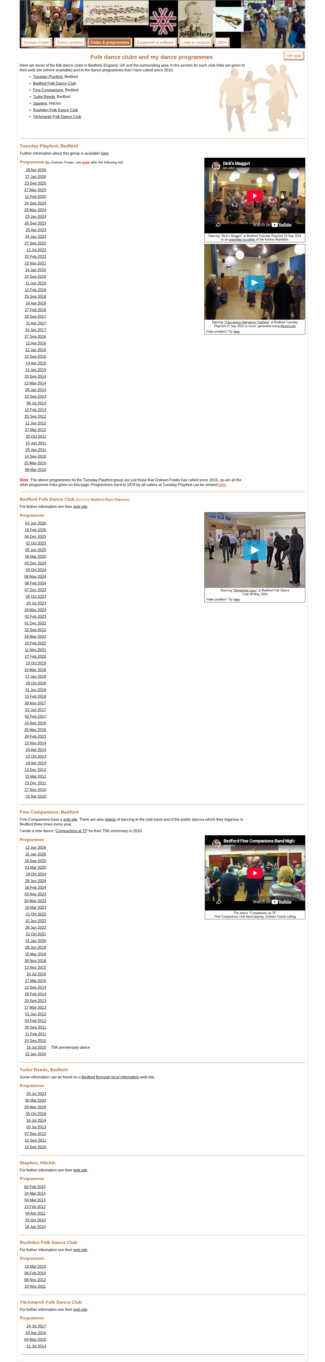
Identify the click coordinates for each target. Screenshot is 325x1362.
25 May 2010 (35, 463)
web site (80, 507)
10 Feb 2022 (35, 643)
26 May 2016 (35, 730)
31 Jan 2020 (35, 941)
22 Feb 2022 (35, 257)
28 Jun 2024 (35, 881)
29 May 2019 (35, 1107)
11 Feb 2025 (35, 197)
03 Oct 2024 (36, 570)
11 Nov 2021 (35, 650)
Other (222, 42)
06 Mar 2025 (35, 557)
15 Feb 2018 (35, 696)
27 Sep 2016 (35, 336)
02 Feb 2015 (35, 1187)
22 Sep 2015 (35, 356)
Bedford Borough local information (110, 1077)
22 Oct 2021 (36, 934)
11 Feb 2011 (35, 1034)
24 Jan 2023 (35, 237)
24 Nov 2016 (35, 723)
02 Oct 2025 (36, 543)
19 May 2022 (35, 636)
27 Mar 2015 (35, 981)
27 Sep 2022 (35, 243)
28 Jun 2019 (35, 947)
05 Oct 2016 (36, 1114)
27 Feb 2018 (35, 310)
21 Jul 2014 (36, 1346)
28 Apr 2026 (36, 170)
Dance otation (70, 42)
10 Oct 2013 (36, 756)
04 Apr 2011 (35, 1213)
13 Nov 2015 (35, 967)
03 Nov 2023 (35, 894)
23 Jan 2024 (35, 217)
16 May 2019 (35, 670)
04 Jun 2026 (35, 523)
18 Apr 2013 (36, 763)
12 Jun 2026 (35, 848)
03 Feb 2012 (35, 1021)
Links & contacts (196, 42)
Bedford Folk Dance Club (54, 83)
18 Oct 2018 (36, 683)
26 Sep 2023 (35, 223)
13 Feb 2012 (35, 1207)
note (85, 162)
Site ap (293, 56)
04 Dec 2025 (35, 537)
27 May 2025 (35, 190)
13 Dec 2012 (35, 770)
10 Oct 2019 (36, 663)
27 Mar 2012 (35, 430)
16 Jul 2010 (36, 1047)
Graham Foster (36, 42)
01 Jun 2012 (35, 1014)
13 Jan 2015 (35, 370)
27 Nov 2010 (35, 790)
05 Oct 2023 (36, 597)
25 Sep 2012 (35, 416)
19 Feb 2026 (35, 530)
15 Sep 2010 (35, 1147)
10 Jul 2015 (36, 974)
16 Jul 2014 (36, 1120)
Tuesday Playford (48, 77)
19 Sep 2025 (35, 861)
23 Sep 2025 (35, 183)
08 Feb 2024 (35, 583)
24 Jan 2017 (35, 330)
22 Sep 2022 (35, 630)
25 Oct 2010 (35, 1220)
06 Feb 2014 (35, 1273)
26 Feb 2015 (35, 736)
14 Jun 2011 (35, 443)
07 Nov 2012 (35, 1134)
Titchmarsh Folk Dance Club (57, 117)
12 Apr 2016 (36, 343)
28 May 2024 (35, 210)
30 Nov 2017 (35, 703)
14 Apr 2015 (36, 363)
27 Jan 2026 (35, 177)
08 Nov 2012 (35, 1280)
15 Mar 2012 (35, 776)
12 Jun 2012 (35, 423)
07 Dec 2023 (35, 590)
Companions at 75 (71, 831)
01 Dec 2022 (35, 623)
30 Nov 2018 (35, 961)
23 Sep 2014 (35, 376)
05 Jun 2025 (35, 550)
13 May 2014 (35, 383)
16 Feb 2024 (35, 887)
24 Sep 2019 (35, 277)
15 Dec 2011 (35, 783)
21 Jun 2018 (35, 690)
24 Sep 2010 (35, 1041)
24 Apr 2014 (36, 750)
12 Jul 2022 (36, 250)
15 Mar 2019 (35, 954)
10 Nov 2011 (35, 1286)
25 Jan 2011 (35, 450)
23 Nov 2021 (35, 263)
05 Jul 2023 (36, 1094)
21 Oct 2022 (36, 914)
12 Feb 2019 (35, 290)
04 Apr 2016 (36, 1333)
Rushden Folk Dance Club (55, 110)
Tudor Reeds (44, 97)
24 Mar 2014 (35, 1193)
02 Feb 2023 (35, 617)
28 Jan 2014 (35, 390)
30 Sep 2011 (35, 1027)
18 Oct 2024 (36, 874)
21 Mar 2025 (35, 867)
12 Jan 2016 (35, 350)
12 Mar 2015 (35, 1266)
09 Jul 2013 (36, 403)
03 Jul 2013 (36, 1127)
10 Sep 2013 (35, 396)
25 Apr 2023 (36, 230)
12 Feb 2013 (35, 410)
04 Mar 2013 (35, 1200)
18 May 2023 (35, 610)
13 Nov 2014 (35, 743)
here (104, 153)
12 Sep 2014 (35, 987)
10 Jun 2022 (35, 921)
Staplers (40, 103)
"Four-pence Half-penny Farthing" (247, 322)
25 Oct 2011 (36, 436)
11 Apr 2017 (36, 323)
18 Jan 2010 (35, 1227)
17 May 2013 (35, 1007)
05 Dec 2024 (35, 563)
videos (110, 819)
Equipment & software (155, 42)
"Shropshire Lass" (245, 590)
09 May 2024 (35, 577)
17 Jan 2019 (35, 676)
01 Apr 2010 (36, 796)
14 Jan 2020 (35, 270)
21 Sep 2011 (35, 1140)
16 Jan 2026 (35, 854)
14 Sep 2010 (35, 456)
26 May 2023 (35, 901)
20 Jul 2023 (36, 603)
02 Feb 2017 (35, 716)
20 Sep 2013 (35, 1001)
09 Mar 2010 (35, 470)
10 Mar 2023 (35, 907)
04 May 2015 (35, 1339)
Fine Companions (48, 90)
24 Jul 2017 (36, 1326)
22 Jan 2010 (35, 1054)
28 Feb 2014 (35, 994)
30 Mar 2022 (35, 1100)
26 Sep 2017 (35, 317)
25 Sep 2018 (35, 297)
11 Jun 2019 (35, 283)
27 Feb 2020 (35, 656)
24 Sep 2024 (35, 203)
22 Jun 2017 (35, 710)
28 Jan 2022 (35, 927)
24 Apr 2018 (36, 303)
